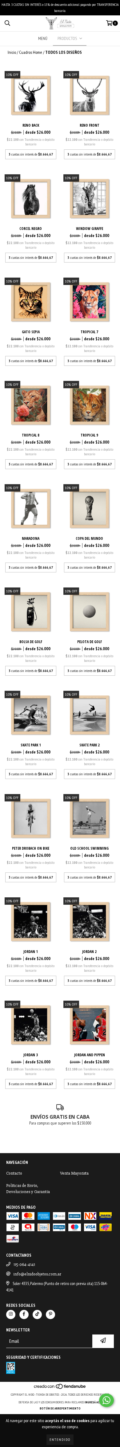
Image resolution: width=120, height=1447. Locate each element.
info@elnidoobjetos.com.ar (37, 1274)
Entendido (60, 1439)
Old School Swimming (89, 848)
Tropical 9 (89, 435)
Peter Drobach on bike (30, 848)
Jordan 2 (89, 951)
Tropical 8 (30, 435)
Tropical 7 (89, 332)
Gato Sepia (31, 332)
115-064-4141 (24, 1264)
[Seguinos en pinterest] (50, 1314)
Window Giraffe (89, 228)
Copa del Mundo (89, 538)
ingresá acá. (93, 1402)
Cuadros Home (30, 52)
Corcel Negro (30, 228)
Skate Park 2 (89, 745)
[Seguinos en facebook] (24, 1314)
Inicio (12, 52)
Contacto (14, 1173)
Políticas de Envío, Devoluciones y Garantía (28, 1188)
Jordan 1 (30, 951)
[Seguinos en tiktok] (37, 1314)
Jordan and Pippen (89, 1055)
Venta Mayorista (74, 1173)
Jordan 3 (30, 1055)
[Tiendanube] (60, 1388)
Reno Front (89, 125)
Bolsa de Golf (30, 641)
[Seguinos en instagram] (10, 1314)
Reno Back (30, 125)
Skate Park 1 (31, 745)
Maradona (30, 538)
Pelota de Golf (89, 641)
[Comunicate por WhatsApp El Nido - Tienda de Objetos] (106, 1400)
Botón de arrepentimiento (60, 1408)
